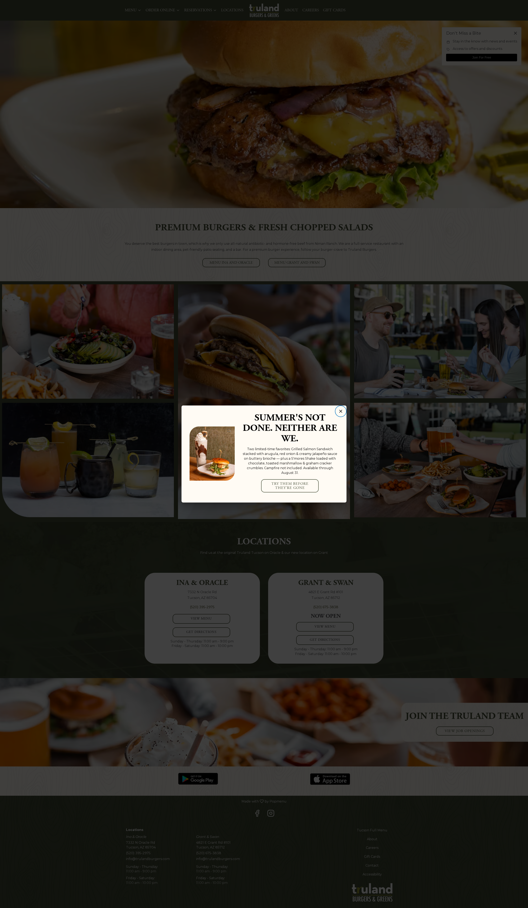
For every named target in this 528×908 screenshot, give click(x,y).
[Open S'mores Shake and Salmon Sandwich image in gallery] (230, 430)
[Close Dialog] (341, 411)
